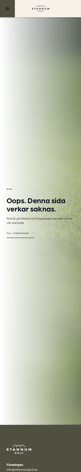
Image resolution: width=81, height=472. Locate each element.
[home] (40, 8)
